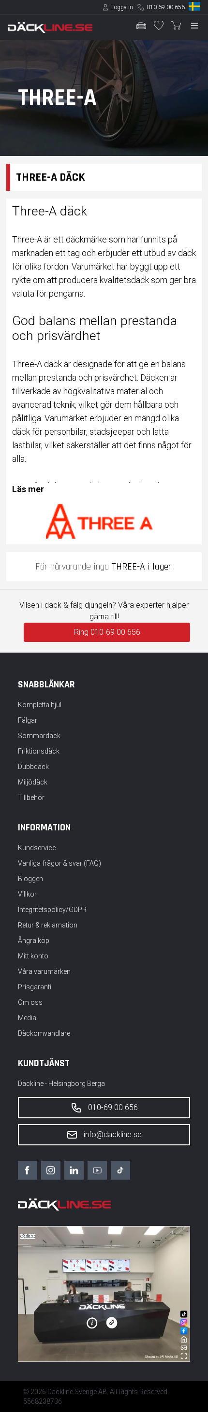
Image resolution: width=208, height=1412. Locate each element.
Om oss (30, 1002)
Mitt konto (33, 956)
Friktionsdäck (38, 751)
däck (187, 253)
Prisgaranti (34, 987)
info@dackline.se (113, 1134)
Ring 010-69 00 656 (107, 632)
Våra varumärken (44, 971)
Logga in (122, 7)
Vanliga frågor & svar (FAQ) (59, 863)
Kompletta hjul (39, 705)
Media (27, 1018)
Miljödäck (32, 782)
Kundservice (37, 848)
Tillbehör (31, 797)
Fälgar (27, 720)
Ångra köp (33, 940)
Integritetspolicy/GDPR (52, 909)
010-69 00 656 (166, 7)
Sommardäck (39, 736)
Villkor (27, 894)
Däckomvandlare (44, 1033)
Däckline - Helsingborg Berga (61, 1083)
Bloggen (30, 879)
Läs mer (28, 489)
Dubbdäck (33, 766)
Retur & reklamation (47, 925)
